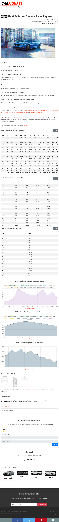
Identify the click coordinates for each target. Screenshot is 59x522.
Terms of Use (4, 513)
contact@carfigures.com (31, 389)
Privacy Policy (12, 513)
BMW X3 (50, 478)
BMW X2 (36, 477)
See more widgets (5, 406)
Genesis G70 (28, 110)
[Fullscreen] (54, 130)
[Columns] (56, 130)
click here (26, 125)
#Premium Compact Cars (51, 23)
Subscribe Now (42, 504)
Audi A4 (13, 112)
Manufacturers (39, 21)
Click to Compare (29, 308)
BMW (52, 21)
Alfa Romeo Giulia (7, 112)
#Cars (43, 23)
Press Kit (19, 513)
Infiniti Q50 (25, 112)
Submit (55, 445)
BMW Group (46, 21)
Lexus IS (33, 110)
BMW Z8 (22, 477)
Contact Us (48, 514)
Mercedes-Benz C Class (48, 110)
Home (33, 21)
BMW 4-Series (8, 478)
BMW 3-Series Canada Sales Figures (29, 16)
